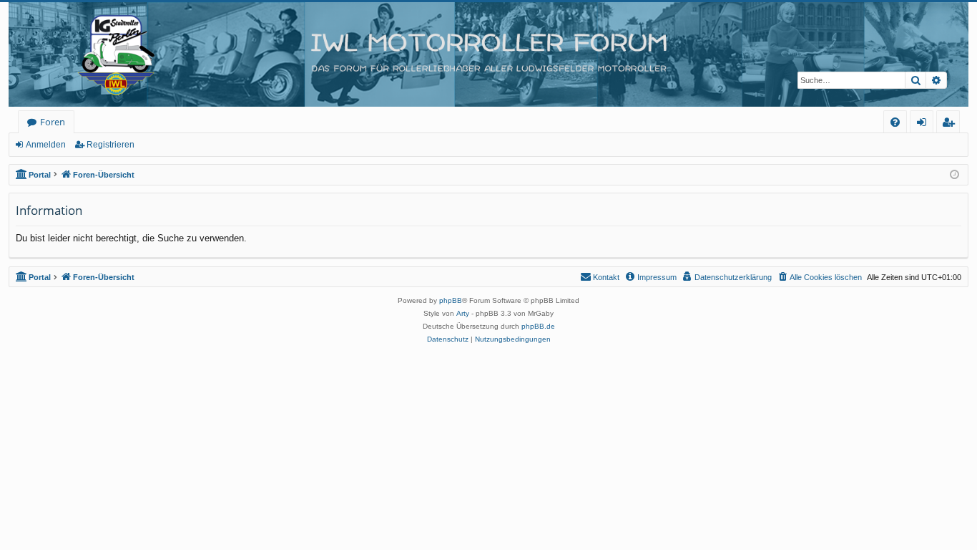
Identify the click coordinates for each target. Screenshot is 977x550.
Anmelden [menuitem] (924, 124)
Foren (52, 121)
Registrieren (110, 145)
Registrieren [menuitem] (951, 124)
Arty (462, 313)
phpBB (450, 300)
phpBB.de (538, 326)
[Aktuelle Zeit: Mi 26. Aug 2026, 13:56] (954, 175)
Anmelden (46, 145)
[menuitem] (895, 122)
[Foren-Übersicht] (488, 54)
